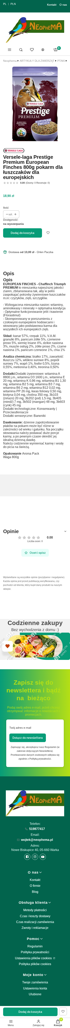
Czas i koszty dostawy (35, 916)
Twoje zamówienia (35, 982)
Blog (35, 891)
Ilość (6, 207)
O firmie (35, 885)
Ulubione (35, 994)
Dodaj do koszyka (22, 233)
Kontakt (51, 4)
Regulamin (35, 946)
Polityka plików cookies (35, 964)
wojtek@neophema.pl (37, 839)
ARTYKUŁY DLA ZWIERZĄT (37, 60)
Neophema (10, 60)
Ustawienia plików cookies (33, 958)
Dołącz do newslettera (27, 737)
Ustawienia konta (35, 988)
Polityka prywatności (35, 952)
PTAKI (61, 60)
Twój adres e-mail (20, 727)
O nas (63, 4)
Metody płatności (35, 910)
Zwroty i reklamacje (35, 927)
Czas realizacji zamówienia (35, 922)
